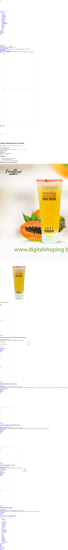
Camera (3, 17)
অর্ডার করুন (5, 150)
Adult (3, 14)
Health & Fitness (4, 22)
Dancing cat (4, 19)
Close (1, 544)
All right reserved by (10, 515)
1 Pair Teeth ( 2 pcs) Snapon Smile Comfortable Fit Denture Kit (13, 337)
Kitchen (3, 25)
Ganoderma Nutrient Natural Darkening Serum (10, 425)
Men (2, 27)
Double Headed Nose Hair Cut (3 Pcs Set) (8, 383)
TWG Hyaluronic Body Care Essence (7, 465)
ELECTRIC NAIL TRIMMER (5, 51)
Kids (2, 24)
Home (1, 47)
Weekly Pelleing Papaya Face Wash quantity (8, 149)
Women (3, 29)
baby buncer (4, 16)
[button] (1, 349)
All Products (4, 15)
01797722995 (2, 31)
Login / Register (4, 541)
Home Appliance (4, 23)
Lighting (3, 26)
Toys (3, 28)
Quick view (2, 350)
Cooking (3, 18)
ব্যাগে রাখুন (1, 150)
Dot (2, 20)
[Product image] (8, 334)
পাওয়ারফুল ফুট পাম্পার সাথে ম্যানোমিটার (6, 507)
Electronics (3, 21)
